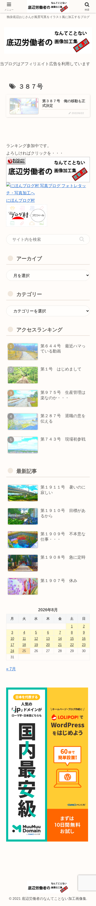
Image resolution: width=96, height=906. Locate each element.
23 (84, 645)
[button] (81, 239)
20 (48, 645)
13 (48, 639)
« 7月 (11, 669)
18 (24, 645)
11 (24, 639)
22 (72, 645)
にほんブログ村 (20, 200)
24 (12, 651)
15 (72, 639)
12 (36, 639)
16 (84, 639)
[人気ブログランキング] (48, 169)
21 (60, 645)
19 (36, 645)
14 (60, 639)
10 (12, 639)
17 (12, 645)
